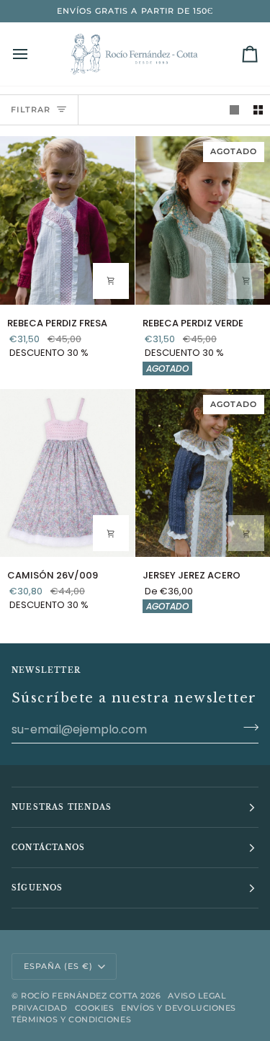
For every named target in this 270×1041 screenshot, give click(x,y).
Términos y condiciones (71, 1019)
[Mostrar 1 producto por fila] (234, 110)
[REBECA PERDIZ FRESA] (67, 220)
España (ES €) (58, 966)
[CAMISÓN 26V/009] (67, 473)
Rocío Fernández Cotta (79, 996)
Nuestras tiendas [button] (62, 807)
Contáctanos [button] (48, 847)
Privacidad (40, 1008)
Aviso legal (197, 996)
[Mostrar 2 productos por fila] (258, 110)
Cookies (94, 1008)
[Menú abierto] (33, 54)
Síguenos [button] (37, 888)
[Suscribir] (246, 727)
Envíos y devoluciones (178, 1008)
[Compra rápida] (111, 281)
